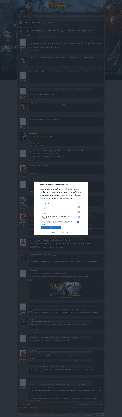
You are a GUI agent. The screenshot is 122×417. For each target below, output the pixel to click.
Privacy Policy (69, 232)
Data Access (61, 232)
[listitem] (61, 204)
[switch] (78, 207)
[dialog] (61, 208)
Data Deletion (53, 232)
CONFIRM (50, 227)
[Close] (85, 184)
